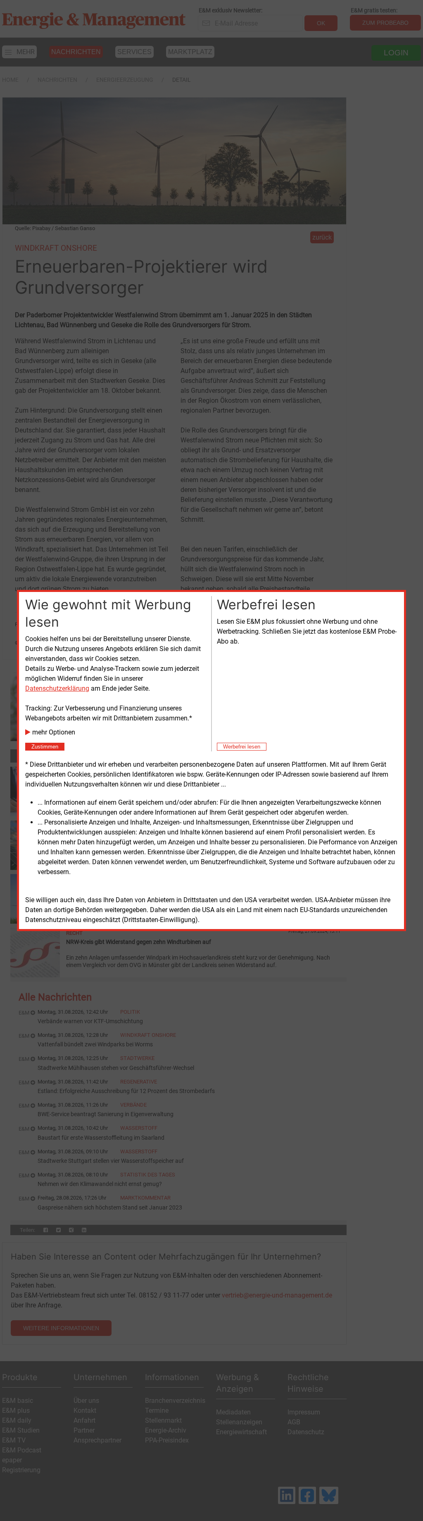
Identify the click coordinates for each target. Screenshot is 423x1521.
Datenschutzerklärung (57, 688)
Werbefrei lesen (242, 747)
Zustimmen (45, 747)
